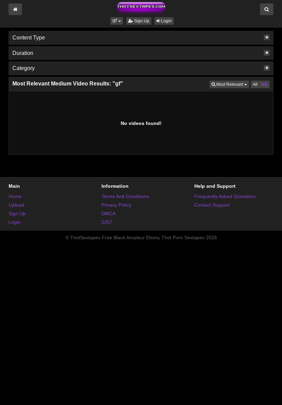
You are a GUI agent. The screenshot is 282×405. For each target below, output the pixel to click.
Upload (16, 205)
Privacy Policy (116, 205)
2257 (106, 222)
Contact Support (212, 205)
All (255, 84)
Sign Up (141, 21)
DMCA (108, 213)
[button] (116, 21)
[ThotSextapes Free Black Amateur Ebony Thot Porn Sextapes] (141, 8)
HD (264, 84)
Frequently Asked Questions (225, 196)
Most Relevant (232, 84)
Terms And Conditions (125, 196)
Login (166, 21)
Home (15, 196)
